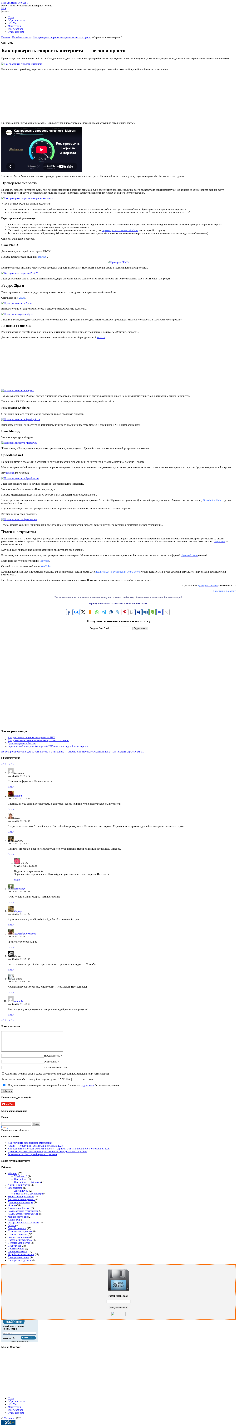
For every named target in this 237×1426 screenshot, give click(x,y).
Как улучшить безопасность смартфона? (30, 1142)
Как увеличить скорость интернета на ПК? (31, 737)
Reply (11, 786)
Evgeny (18, 911)
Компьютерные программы (23, 1213)
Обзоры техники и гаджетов (23, 1222)
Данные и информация (20, 1202)
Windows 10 (20, 1176)
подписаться (87, 1085)
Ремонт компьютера (19, 1237)
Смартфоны (14, 1245)
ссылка (10, 472)
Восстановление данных (21, 1199)
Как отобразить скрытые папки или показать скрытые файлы (110, 751)
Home (11, 17)
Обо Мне (13, 23)
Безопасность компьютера (28, 1193)
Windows (12, 1173)
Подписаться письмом (19, 1341)
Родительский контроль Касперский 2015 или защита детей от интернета (48, 746)
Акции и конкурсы (18, 1185)
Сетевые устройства (19, 1242)
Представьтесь (52, 1055)
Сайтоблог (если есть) (56, 1067)
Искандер (19, 888)
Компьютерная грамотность (23, 1211)
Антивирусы (21, 1190)
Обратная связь (16, 20)
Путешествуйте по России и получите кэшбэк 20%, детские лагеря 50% (47, 1151)
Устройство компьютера (21, 1254)
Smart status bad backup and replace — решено (32, 1154)
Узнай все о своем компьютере (13, 1327)
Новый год (14, 1219)
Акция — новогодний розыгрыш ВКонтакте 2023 (35, 1145)
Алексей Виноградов (25, 933)
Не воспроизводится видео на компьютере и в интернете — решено (38, 751)
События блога (16, 1248)
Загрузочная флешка (19, 1208)
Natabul (18, 795)
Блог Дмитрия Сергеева (14, 2)
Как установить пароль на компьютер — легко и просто (38, 740)
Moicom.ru (9, 1418)
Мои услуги (14, 26)
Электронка (50, 1061)
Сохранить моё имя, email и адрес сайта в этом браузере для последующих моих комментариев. (57, 1073)
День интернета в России (22, 743)
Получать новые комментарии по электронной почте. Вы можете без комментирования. (63, 1085)
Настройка (20, 1179)
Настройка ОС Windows (27, 1182)
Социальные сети (17, 1251)
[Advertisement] (118, 95)
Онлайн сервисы (17, 1228)
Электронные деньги (19, 1260)
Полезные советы (17, 1234)
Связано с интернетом (20, 1240)
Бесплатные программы (21, 1196)
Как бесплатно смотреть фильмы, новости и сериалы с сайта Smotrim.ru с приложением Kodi (59, 1148)
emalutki (18, 1001)
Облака (12, 1225)
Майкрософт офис (18, 1216)
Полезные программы (20, 1231)
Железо (12, 1205)
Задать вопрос (15, 28)
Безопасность (15, 1187)
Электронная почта (18, 1257)
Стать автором (16, 31)
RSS (3, 8)
